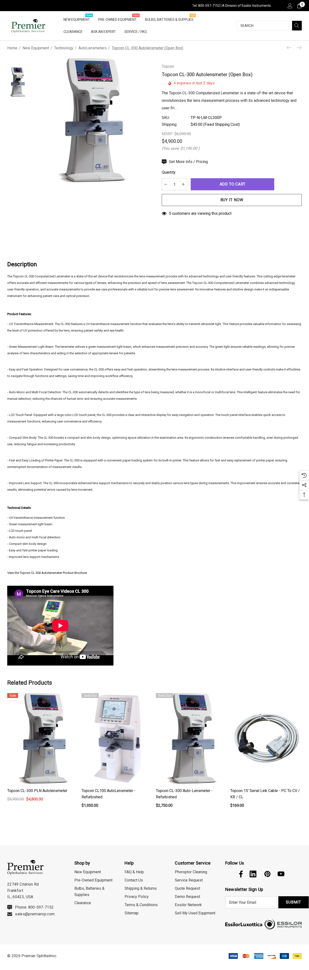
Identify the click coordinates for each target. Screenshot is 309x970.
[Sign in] (289, 5)
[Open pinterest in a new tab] (267, 874)
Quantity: (169, 172)
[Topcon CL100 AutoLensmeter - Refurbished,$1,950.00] (118, 738)
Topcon (168, 66)
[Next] (298, 47)
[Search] (297, 25)
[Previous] (290, 47)
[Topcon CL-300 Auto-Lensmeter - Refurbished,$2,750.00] (192, 738)
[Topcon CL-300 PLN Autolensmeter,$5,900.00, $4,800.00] (43, 738)
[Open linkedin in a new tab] (253, 874)
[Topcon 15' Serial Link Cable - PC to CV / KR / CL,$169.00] (266, 738)
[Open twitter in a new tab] (228, 874)
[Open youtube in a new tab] (281, 874)
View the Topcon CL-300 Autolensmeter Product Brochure (47, 573)
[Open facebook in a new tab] (240, 874)
